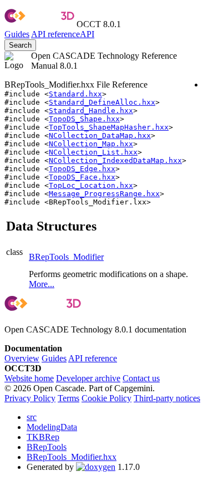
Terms (68, 398)
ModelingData (52, 427)
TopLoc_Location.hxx (91, 185)
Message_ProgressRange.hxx (104, 194)
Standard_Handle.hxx (91, 110)
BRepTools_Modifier (66, 257)
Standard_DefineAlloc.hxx (102, 102)
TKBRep (43, 437)
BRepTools (47, 447)
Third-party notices (167, 398)
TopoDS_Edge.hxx (82, 169)
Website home (29, 378)
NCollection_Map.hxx (91, 144)
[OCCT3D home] (39, 24)
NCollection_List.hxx (93, 152)
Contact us (141, 378)
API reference (92, 358)
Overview (21, 358)
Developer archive (88, 378)
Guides (16, 34)
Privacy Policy (29, 398)
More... (41, 284)
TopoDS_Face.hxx (82, 177)
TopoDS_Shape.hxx (84, 119)
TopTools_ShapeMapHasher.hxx (109, 127)
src (32, 417)
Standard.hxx (75, 94)
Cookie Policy (106, 398)
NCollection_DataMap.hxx (100, 135)
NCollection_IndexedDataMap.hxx (115, 160)
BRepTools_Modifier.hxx (71, 457)
